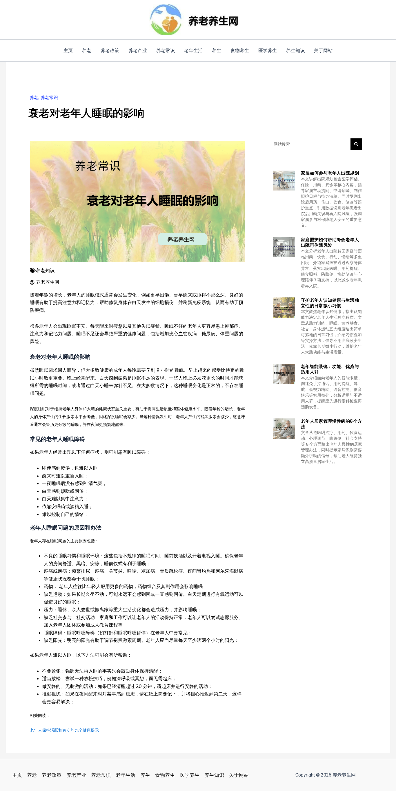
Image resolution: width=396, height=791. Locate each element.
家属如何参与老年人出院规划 (330, 173)
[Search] (356, 144)
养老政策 (51, 775)
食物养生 (165, 775)
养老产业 (76, 775)
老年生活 (125, 775)
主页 (17, 775)
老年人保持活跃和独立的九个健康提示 (64, 730)
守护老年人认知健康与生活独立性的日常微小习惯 (330, 303)
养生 (145, 775)
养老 (34, 97)
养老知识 (45, 270)
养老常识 (49, 97)
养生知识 (214, 775)
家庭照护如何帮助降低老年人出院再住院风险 (330, 242)
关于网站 (239, 775)
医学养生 (189, 775)
